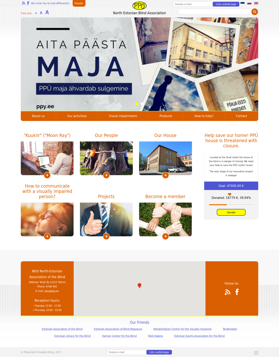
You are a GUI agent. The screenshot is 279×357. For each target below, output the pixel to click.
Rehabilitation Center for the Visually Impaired (182, 329)
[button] (139, 285)
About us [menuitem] (38, 116)
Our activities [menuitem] (77, 116)
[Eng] (256, 3)
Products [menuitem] (166, 116)
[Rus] (249, 3)
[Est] (242, 3)
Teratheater (230, 329)
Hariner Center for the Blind (119, 336)
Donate (231, 212)
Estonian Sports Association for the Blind (199, 336)
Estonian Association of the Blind (62, 329)
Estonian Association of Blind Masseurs (118, 329)
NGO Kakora (155, 336)
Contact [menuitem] (241, 116)
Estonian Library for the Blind (72, 336)
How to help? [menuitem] (204, 116)
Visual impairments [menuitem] (123, 116)
